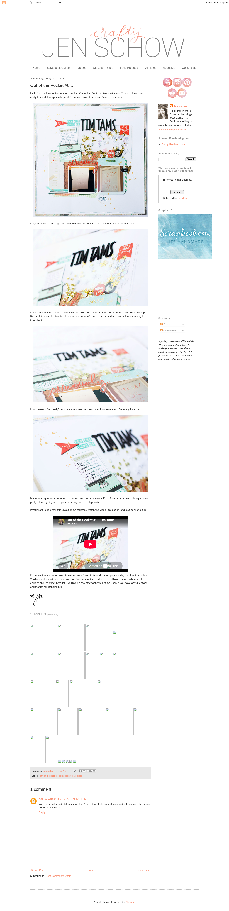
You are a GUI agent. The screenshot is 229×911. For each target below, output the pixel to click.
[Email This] (80, 771)
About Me (169, 67)
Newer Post (37, 869)
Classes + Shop (103, 67)
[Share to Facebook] (90, 771)
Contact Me (189, 67)
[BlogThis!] (84, 771)
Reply (42, 812)
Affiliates (150, 67)
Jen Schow (180, 105)
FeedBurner (184, 198)
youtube (78, 776)
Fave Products (129, 67)
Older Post (144, 869)
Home (36, 67)
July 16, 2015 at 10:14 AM (71, 798)
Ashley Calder (47, 798)
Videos (81, 67)
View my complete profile (172, 129)
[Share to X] (87, 771)
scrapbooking (66, 776)
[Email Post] (74, 771)
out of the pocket (48, 776)
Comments (169, 330)
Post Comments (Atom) (59, 875)
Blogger (129, 902)
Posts (166, 324)
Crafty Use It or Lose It (174, 144)
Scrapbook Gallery (58, 67)
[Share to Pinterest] (94, 771)
